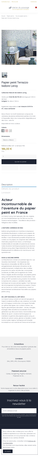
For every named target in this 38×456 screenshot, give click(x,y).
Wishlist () (33, 1)
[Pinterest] (7, 175)
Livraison (6, 192)
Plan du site (15, 1)
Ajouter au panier (20, 162)
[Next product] (35, 17)
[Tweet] (4, 175)
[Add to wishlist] (10, 167)
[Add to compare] (27, 167)
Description (7, 185)
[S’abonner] (34, 410)
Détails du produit (10, 189)
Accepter (8, 451)
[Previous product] (34, 17)
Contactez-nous (6, 1)
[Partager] (2, 175)
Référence (5, 146)
